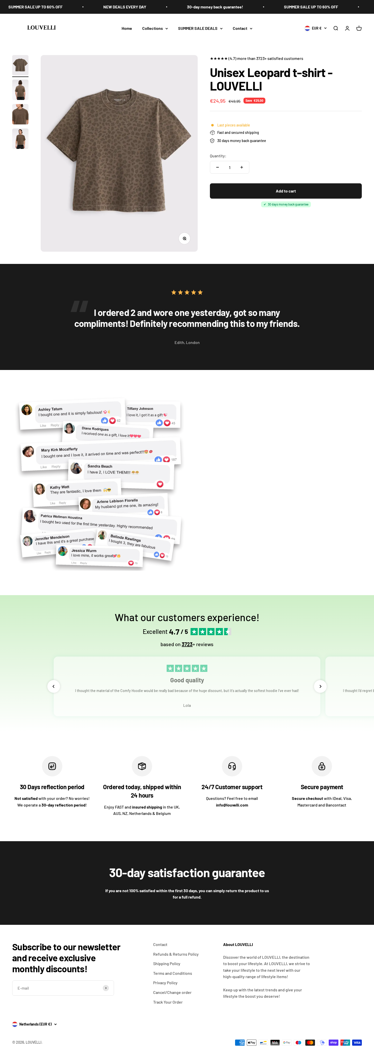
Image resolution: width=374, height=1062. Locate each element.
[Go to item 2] (20, 90)
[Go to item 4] (20, 139)
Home (127, 28)
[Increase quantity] (241, 167)
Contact (240, 28)
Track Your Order (168, 1002)
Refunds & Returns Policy (176, 954)
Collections (152, 28)
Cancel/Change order (172, 992)
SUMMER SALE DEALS (198, 28)
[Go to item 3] (20, 115)
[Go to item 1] (20, 66)
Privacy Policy (165, 982)
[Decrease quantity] (217, 167)
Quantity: (218, 155)
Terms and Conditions (172, 973)
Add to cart (286, 190)
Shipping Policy (166, 963)
